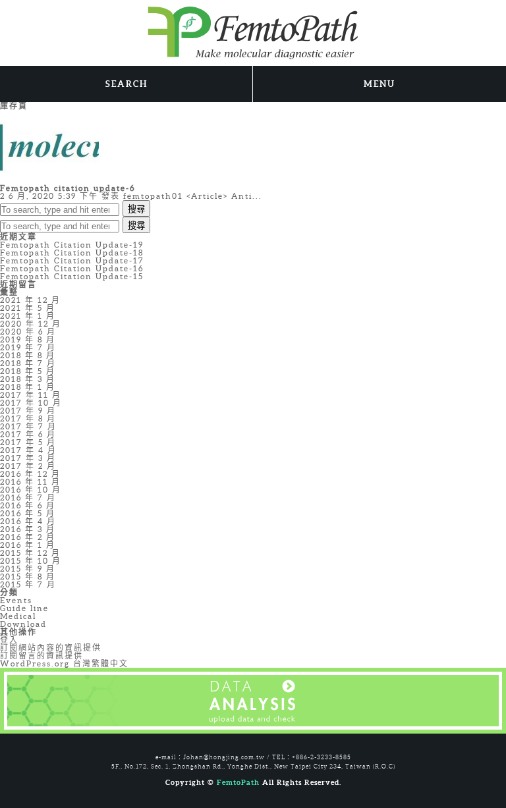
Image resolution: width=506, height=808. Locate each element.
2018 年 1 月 (27, 387)
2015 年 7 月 (28, 584)
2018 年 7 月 (28, 363)
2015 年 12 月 (30, 553)
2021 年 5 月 (27, 308)
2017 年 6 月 (28, 434)
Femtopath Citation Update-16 (72, 268)
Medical (18, 616)
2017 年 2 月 (28, 466)
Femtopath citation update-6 (67, 188)
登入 (9, 639)
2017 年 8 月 (28, 418)
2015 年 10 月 (30, 560)
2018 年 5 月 (27, 371)
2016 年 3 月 (27, 529)
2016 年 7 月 (28, 497)
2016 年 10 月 (30, 489)
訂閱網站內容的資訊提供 (50, 647)
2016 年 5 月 (27, 513)
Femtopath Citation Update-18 (72, 252)
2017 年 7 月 (28, 426)
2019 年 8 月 (27, 339)
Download (23, 624)
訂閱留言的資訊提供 (41, 655)
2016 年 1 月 (27, 545)
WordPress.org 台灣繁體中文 (64, 663)
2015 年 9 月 (27, 568)
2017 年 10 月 (31, 402)
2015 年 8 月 (27, 576)
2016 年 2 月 (27, 537)
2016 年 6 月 (27, 505)
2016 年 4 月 (28, 521)
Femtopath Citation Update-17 (72, 260)
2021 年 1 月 (27, 315)
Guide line (24, 608)
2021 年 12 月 (30, 300)
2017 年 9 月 (28, 410)
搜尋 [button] (136, 209)
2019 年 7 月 (28, 347)
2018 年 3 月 (27, 379)
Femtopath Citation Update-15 (72, 276)
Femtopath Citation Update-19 (72, 244)
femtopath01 (153, 196)
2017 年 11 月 (30, 395)
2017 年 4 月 (28, 450)
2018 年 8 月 (27, 355)
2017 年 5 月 (28, 442)
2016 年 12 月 (30, 474)
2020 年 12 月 (30, 323)
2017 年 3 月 (28, 458)
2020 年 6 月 (28, 331)
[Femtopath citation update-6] (49, 146)
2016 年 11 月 (30, 481)
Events (16, 600)
